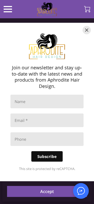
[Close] (87, 30)
